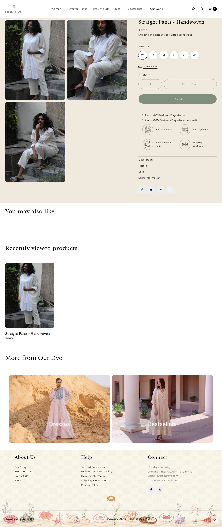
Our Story (21, 467)
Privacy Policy (89, 485)
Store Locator (23, 471)
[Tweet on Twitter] (151, 189)
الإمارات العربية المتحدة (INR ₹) (20, 518)
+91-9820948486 (167, 480)
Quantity (144, 75)
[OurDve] (14, 8)
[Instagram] (159, 489)
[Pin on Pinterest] (160, 189)
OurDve (121, 518)
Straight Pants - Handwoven (27, 334)
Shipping (143, 34)
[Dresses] (59, 409)
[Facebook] (151, 489)
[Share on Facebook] (141, 189)
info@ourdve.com (167, 475)
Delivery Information (93, 476)
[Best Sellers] (162, 409)
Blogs (18, 480)
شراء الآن (178, 98)
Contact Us (21, 476)
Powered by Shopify (140, 518)
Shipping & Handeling (94, 480)
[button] (58, 9)
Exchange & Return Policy (96, 471)
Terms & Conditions (93, 467)
